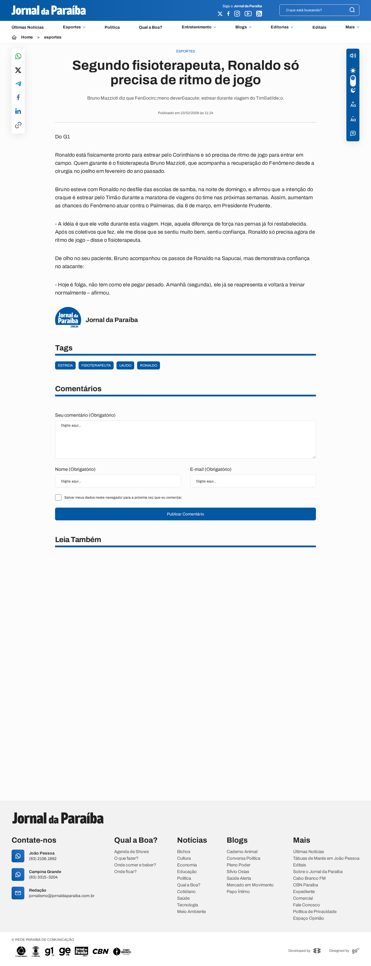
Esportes (72, 27)
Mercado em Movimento (250, 885)
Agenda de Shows (131, 852)
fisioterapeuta (96, 365)
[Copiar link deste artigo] (18, 125)
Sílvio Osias (238, 872)
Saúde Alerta (239, 878)
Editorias (280, 27)
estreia (65, 365)
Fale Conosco (306, 905)
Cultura (184, 858)
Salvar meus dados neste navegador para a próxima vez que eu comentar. (123, 497)
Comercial (303, 898)
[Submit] (352, 10)
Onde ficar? (125, 872)
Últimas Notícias (28, 27)
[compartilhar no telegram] (18, 84)
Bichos (183, 852)
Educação (187, 872)
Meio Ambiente (191, 912)
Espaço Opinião (308, 918)
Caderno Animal (242, 852)
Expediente (304, 892)
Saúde (183, 898)
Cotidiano (186, 892)
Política (112, 27)
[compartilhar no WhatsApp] (18, 56)
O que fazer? (126, 858)
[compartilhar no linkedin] (18, 111)
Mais (350, 27)
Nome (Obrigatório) (75, 469)
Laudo (125, 365)
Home (27, 37)
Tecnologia (187, 905)
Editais (319, 27)
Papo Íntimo (238, 892)
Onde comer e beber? (135, 865)
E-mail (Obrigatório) (211, 469)
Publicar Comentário (185, 514)
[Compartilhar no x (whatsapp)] (18, 70)
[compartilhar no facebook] (18, 97)
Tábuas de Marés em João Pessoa (326, 858)
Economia (187, 865)
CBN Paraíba (305, 885)
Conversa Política (243, 858)
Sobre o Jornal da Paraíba (318, 872)
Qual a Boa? (150, 27)
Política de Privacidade (315, 912)
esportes (52, 37)
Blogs (241, 27)
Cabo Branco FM (309, 878)
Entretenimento (197, 27)
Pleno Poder (238, 865)
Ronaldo (148, 365)
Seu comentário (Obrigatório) (85, 415)
